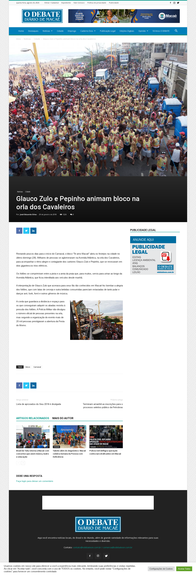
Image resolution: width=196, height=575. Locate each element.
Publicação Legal (107, 31)
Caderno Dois (86, 31)
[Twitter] (178, 3)
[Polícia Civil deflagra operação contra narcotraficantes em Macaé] (106, 436)
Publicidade (114, 3)
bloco (28, 367)
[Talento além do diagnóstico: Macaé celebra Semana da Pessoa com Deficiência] (69, 436)
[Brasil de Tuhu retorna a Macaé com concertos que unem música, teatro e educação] (33, 436)
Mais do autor (62, 418)
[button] (176, 31)
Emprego (72, 31)
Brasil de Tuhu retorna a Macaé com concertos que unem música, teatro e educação (32, 454)
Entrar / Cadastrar (52, 3)
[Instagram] (174, 3)
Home (21, 31)
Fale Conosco (79, 3)
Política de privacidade (96, 3)
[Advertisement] (69, 244)
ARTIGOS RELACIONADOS (32, 418)
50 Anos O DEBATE (161, 31)
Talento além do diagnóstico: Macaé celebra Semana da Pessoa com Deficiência (69, 454)
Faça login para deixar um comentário (34, 481)
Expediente (66, 3)
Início (18, 39)
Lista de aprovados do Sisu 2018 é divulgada (38, 404)
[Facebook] (170, 3)
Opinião (142, 31)
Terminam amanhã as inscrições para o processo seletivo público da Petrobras (103, 406)
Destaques (33, 31)
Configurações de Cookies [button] (161, 569)
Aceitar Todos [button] (184, 569)
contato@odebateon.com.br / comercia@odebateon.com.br (102, 547)
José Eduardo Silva (28, 214)
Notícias (46, 31)
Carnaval (37, 367)
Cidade (60, 31)
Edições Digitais (127, 31)
